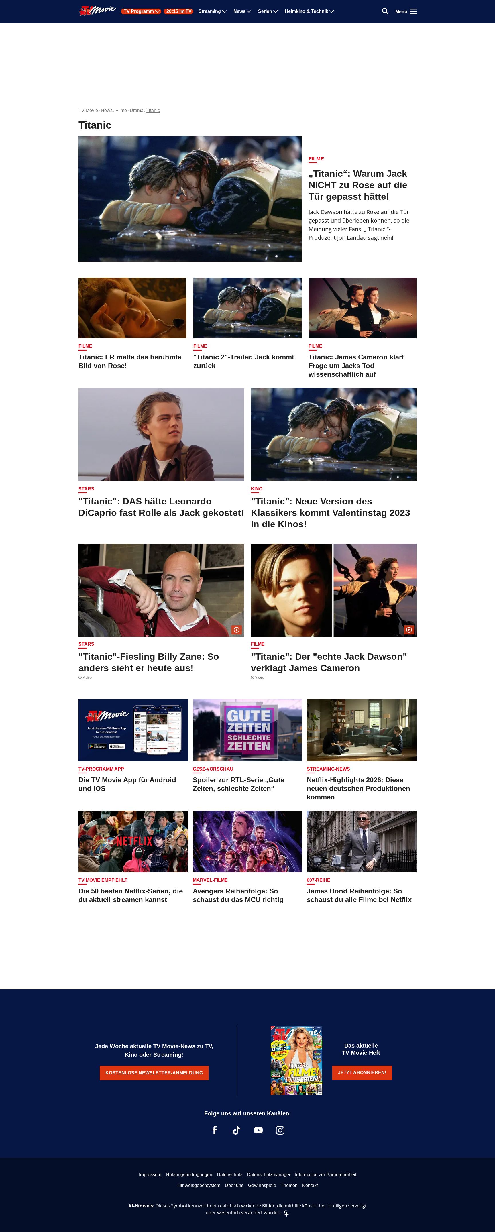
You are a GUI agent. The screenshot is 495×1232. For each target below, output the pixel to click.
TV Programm (139, 11)
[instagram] (280, 1130)
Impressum (150, 1174)
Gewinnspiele (262, 1185)
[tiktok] (236, 1130)
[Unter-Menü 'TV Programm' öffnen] (157, 11)
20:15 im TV (179, 11)
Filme (121, 110)
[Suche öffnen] (385, 11)
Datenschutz (229, 1174)
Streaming (210, 11)
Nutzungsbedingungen (189, 1174)
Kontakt (310, 1185)
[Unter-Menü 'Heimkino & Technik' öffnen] (331, 11)
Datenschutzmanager (268, 1174)
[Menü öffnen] (413, 11)
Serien (265, 11)
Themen (289, 1185)
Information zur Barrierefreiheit (325, 1174)
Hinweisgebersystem (199, 1185)
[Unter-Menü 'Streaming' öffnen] (224, 11)
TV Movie (88, 110)
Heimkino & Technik (306, 11)
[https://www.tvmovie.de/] (97, 11)
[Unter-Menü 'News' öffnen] (249, 11)
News (239, 11)
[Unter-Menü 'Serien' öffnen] (275, 11)
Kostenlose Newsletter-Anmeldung (154, 1072)
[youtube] (258, 1130)
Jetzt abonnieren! (362, 1072)
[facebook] (214, 1130)
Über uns (234, 1185)
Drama (137, 110)
